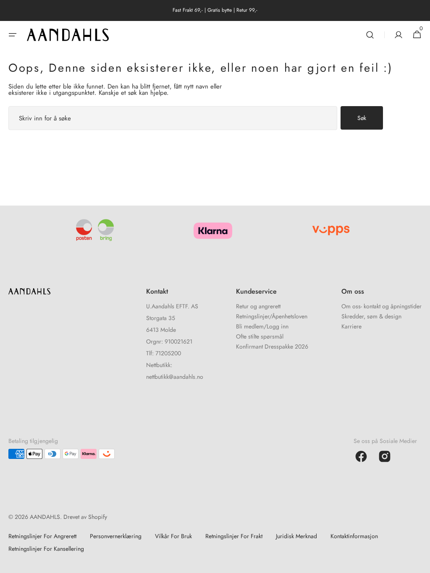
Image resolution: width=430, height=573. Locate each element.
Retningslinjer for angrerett (42, 536)
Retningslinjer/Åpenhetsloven (271, 316)
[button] (12, 35)
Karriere (351, 326)
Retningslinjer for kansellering (46, 549)
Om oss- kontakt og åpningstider (381, 306)
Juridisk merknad (296, 536)
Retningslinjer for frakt (233, 536)
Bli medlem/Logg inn (262, 326)
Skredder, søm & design (371, 316)
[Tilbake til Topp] (420, 563)
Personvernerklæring (116, 536)
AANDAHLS (45, 517)
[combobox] (172, 118)
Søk (361, 118)
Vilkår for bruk (173, 536)
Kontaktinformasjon (354, 536)
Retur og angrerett (258, 306)
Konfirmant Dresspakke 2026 (272, 346)
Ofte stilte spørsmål (259, 336)
